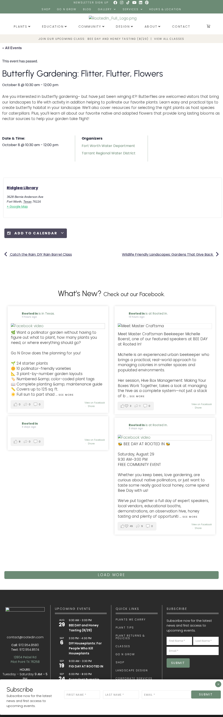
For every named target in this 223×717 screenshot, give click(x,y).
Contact (181, 26)
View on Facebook (94, 402)
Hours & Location (165, 9)
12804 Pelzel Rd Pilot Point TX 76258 (25, 659)
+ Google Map (17, 206)
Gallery (105, 9)
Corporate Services (134, 678)
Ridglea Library (22, 187)
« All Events (12, 47)
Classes (123, 646)
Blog (87, 9)
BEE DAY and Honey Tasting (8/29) (118, 39)
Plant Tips (125, 627)
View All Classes (169, 39)
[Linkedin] (140, 2)
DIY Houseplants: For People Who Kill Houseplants (85, 648)
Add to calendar (36, 233)
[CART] (208, 26)
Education (53, 26)
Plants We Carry (131, 619)
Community (89, 26)
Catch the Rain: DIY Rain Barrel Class (40, 254)
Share (91, 406)
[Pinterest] (146, 2)
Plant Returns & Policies (130, 637)
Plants (20, 26)
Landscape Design (132, 670)
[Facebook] (115, 2)
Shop (46, 9)
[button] (27, 404)
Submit (178, 663)
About (151, 26)
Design (123, 26)
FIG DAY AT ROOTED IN (86, 666)
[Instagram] (121, 2)
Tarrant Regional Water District (108, 153)
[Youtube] (134, 2)
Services (131, 9)
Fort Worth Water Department (108, 145)
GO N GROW (66, 9)
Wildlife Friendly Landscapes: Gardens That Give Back (168, 254)
